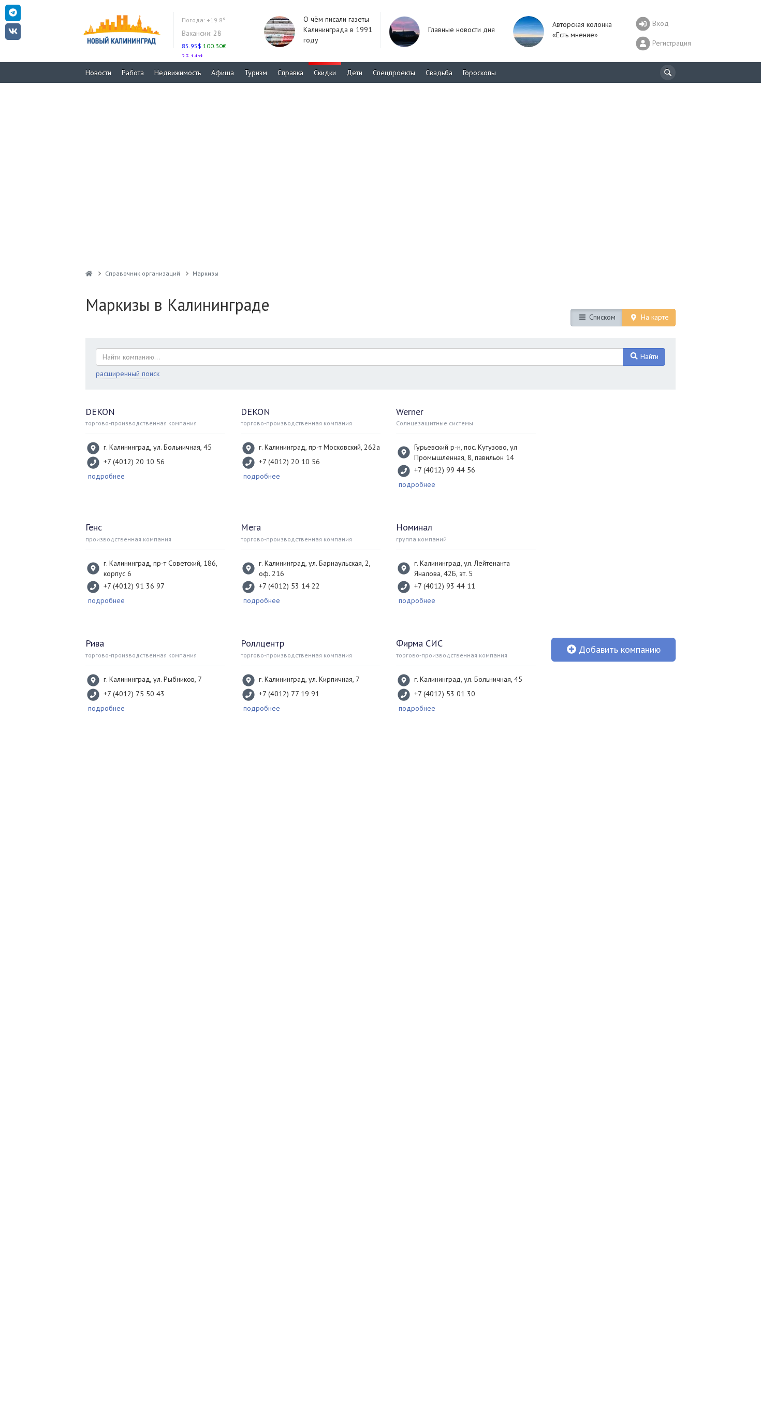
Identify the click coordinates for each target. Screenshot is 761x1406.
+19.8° (204, 20)
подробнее (106, 476)
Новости (98, 72)
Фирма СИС (419, 643)
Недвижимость (177, 72)
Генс (93, 527)
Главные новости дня (461, 29)
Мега (251, 527)
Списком (601, 317)
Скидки (325, 72)
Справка (290, 72)
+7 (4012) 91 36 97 (134, 586)
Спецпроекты (394, 72)
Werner (409, 412)
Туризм (255, 72)
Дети (354, 72)
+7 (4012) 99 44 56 (444, 470)
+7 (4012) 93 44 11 (444, 586)
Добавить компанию (618, 649)
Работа (133, 72)
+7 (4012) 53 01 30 (444, 693)
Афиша (222, 72)
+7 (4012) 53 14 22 (289, 586)
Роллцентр (262, 643)
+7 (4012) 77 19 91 (289, 693)
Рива (94, 643)
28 (202, 33)
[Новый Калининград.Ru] (89, 273)
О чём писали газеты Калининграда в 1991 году (337, 30)
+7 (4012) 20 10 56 (134, 461)
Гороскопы (479, 72)
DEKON (100, 412)
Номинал (414, 527)
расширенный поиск (127, 373)
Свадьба (439, 72)
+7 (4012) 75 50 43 (134, 693)
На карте (654, 317)
